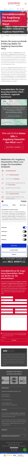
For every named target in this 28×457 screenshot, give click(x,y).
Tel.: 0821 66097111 (7, 399)
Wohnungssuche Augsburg (13, 357)
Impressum (4, 446)
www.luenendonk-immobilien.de (9, 404)
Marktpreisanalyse (14, 174)
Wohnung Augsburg (12, 359)
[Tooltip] (26, 453)
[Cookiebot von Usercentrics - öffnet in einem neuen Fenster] (21, 201)
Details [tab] (14, 205)
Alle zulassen (14, 245)
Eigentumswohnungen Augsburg (9, 354)
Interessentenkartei (14, 193)
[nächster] (24, 380)
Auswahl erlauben (14, 250)
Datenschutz (10, 446)
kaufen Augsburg (11, 361)
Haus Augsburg (19, 359)
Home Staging (11, 184)
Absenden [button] (14, 340)
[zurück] (3, 380)
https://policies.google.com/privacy (14, 112)
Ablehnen (14, 254)
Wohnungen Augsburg (15, 355)
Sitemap (7, 35)
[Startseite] (14, 3)
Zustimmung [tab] (5, 205)
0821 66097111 (10, 9)
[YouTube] (20, 9)
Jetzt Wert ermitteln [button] (13, 147)
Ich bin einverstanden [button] (13, 116)
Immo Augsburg (8, 355)
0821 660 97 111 (25, 450)
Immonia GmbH (17, 444)
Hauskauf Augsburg (14, 362)
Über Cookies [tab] (23, 205)
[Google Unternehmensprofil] (18, 9)
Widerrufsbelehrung (22, 446)
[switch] (25, 231)
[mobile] (25, 3)
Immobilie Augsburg (19, 361)
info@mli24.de (8, 403)
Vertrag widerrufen (14, 447)
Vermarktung (16, 178)
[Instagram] (23, 9)
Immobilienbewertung (11, 170)
